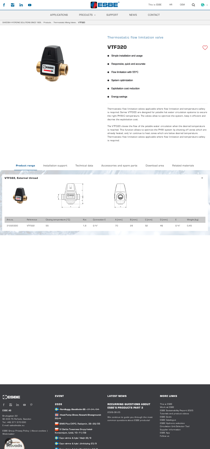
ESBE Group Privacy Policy (15, 431)
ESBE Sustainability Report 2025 (176, 411)
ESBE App (165, 433)
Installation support (55, 166)
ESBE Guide (166, 417)
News (133, 15)
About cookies (39, 431)
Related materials (183, 166)
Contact (154, 15)
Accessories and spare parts (119, 166)
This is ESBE (155, 5)
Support (112, 15)
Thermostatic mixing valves (64, 22)
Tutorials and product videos (174, 414)
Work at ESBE (167, 407)
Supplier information (170, 430)
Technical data (84, 166)
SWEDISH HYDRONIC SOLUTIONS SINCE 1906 (21, 22)
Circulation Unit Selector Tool (174, 427)
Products (86, 15)
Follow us (164, 436)
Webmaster (8, 434)
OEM (182, 5)
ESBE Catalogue (168, 420)
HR (170, 5)
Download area (155, 166)
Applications (59, 15)
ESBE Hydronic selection (172, 423)
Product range (25, 166)
